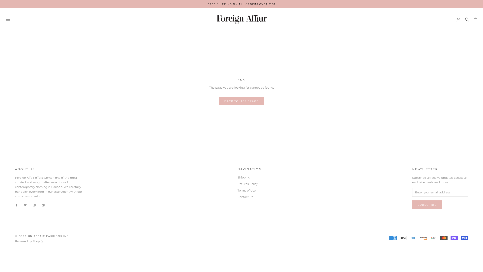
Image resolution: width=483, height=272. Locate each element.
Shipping (244, 177)
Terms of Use (247, 190)
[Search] (467, 19)
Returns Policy (248, 184)
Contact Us (245, 197)
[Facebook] (16, 204)
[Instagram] (34, 204)
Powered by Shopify (29, 241)
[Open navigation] (8, 19)
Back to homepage (241, 101)
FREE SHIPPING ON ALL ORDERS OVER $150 (241, 4)
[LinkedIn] (43, 204)
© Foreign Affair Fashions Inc (42, 236)
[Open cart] (475, 19)
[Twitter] (25, 204)
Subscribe (427, 204)
